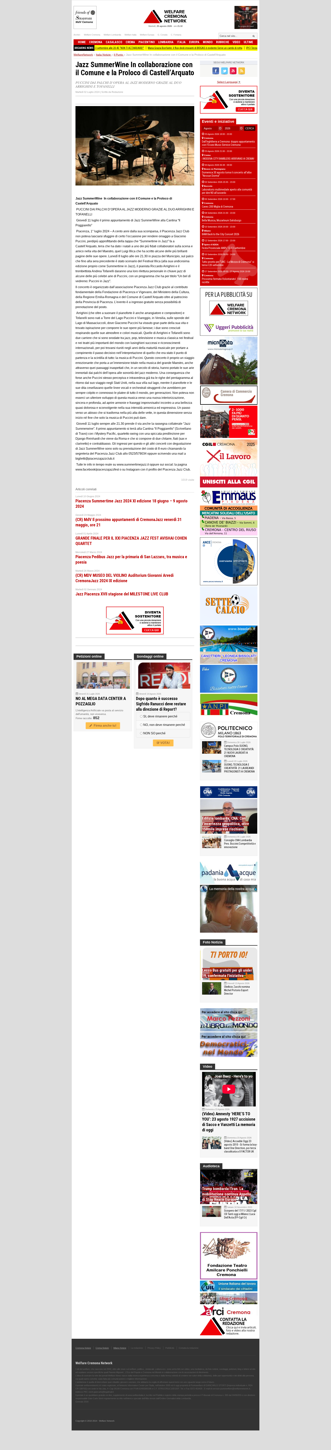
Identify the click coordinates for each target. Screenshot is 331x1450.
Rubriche (222, 42)
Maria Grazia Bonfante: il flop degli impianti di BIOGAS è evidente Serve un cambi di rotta (156, 47)
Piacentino (146, 42)
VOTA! (165, 742)
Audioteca (211, 1166)
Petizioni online (89, 656)
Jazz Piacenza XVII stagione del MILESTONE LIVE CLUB (121, 594)
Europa (194, 42)
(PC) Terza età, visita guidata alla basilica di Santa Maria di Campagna (244, 47)
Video (236, 42)
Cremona (95, 42)
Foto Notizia (213, 942)
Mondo (208, 42)
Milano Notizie (119, 1348)
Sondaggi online (150, 656)
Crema (130, 42)
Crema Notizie (102, 1348)
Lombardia (166, 42)
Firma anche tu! (104, 725)
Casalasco (114, 42)
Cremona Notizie (83, 1348)
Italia (181, 42)
